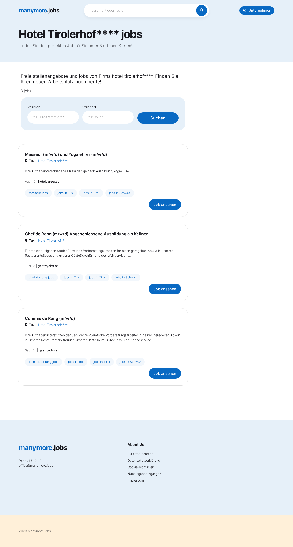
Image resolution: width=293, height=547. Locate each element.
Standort (89, 107)
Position (34, 107)
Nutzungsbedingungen (144, 474)
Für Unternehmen (256, 10)
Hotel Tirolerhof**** (53, 161)
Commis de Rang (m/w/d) (50, 318)
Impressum (136, 480)
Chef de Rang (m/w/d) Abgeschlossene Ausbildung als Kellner (86, 234)
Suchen (157, 118)
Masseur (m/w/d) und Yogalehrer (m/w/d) (66, 154)
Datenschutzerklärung (144, 460)
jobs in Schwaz (119, 193)
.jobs (39, 10)
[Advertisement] (233, 142)
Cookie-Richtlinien (141, 467)
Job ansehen (165, 204)
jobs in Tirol (91, 193)
